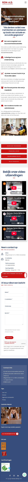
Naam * (7, 292)
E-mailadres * (8, 299)
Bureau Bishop (15, 478)
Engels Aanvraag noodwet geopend (10, 427)
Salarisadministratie (14, 156)
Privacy (4, 399)
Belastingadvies (14, 161)
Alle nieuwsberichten (8, 433)
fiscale (12, 68)
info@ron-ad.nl (6, 382)
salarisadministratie (5, 113)
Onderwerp (8, 306)
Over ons (4, 392)
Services (4, 395)
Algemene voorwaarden (8, 397)
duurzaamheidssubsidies (7, 52)
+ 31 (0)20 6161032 (10, 265)
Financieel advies (14, 151)
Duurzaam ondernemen (14, 146)
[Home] (7, 2)
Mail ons (7, 260)
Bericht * (7, 313)
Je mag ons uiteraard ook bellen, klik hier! (12, 275)
